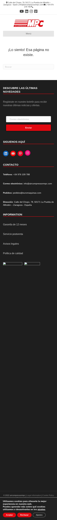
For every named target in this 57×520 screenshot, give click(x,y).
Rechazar (24, 515)
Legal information (34, 495)
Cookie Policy (48, 495)
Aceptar (9, 515)
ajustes (41, 509)
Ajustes (39, 515)
